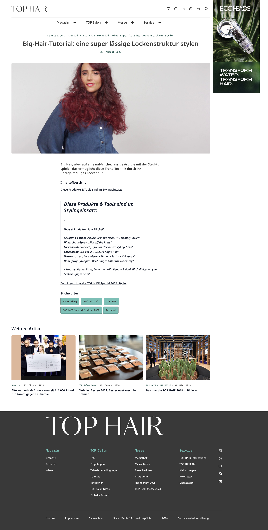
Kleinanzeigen (187, 470)
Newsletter (185, 476)
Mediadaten (186, 482)
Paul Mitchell (92, 301)
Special (72, 35)
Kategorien (96, 482)
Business (51, 464)
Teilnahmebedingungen (104, 470)
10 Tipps (95, 476)
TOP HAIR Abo (187, 464)
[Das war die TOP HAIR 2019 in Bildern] (178, 357)
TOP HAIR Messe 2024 (148, 489)
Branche (51, 458)
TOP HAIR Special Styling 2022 (81, 310)
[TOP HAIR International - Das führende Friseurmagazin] (104, 426)
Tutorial (111, 310)
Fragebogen (97, 464)
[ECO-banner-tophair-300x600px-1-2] (236, 46)
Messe (122, 22)
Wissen (50, 470)
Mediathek (141, 458)
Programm (141, 476)
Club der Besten (99, 495)
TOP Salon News (100, 489)
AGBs (165, 518)
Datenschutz (96, 518)
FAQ (92, 458)
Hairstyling (70, 301)
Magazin (63, 22)
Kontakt (50, 518)
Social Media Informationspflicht (132, 518)
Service (149, 22)
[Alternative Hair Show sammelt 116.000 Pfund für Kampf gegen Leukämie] (43, 357)
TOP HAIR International (193, 458)
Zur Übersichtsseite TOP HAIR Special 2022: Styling (93, 283)
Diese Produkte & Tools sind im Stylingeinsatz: (91, 189)
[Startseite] (29, 9)
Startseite (55, 35)
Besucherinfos (143, 470)
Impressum (72, 518)
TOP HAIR (111, 301)
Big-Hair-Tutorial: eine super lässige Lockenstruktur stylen (128, 35)
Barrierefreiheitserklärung (193, 518)
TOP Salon (93, 22)
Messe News (142, 464)
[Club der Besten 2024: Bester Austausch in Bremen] (111, 357)
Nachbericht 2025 (145, 482)
